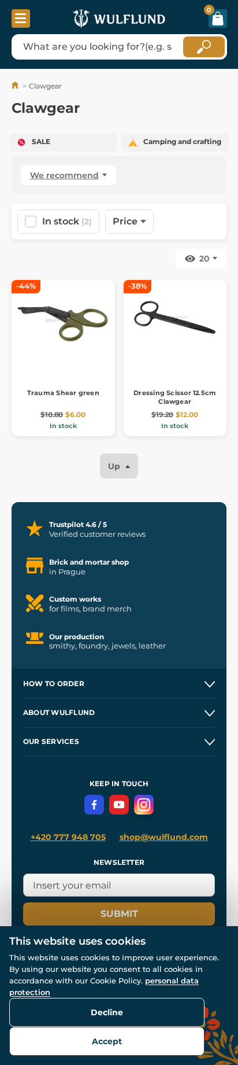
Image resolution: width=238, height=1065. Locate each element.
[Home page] (16, 86)
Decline (107, 1012)
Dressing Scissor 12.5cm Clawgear (174, 397)
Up (115, 466)
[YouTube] (119, 805)
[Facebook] (94, 805)
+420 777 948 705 (68, 837)
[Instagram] (144, 805)
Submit (119, 913)
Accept (107, 1041)
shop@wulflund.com (164, 837)
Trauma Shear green (63, 393)
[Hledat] (204, 46)
